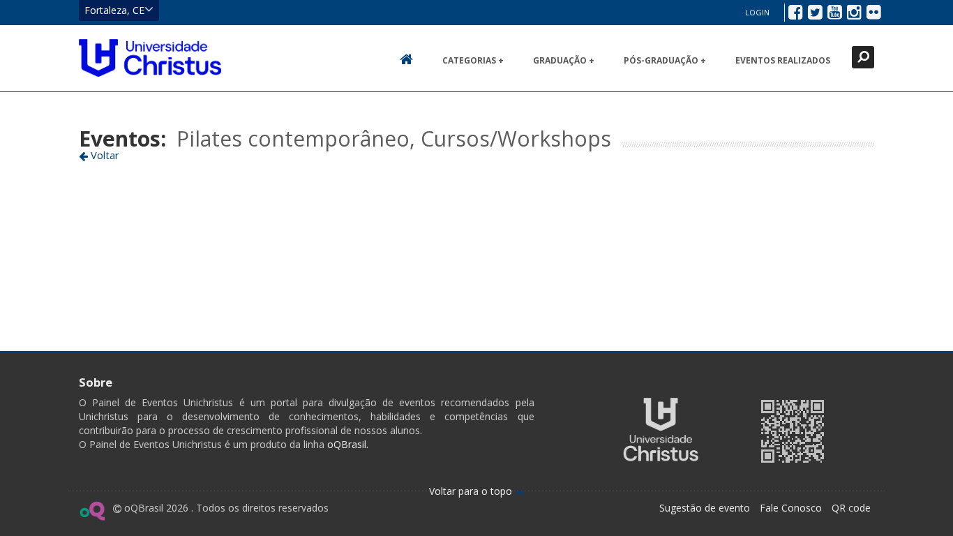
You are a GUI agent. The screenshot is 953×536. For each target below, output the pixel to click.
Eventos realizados (782, 60)
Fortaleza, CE (114, 10)
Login (757, 12)
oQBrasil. (346, 444)
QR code (851, 507)
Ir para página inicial (150, 58)
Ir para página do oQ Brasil (92, 511)
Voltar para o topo (472, 491)
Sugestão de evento (704, 507)
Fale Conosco (791, 507)
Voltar (103, 155)
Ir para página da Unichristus (660, 429)
